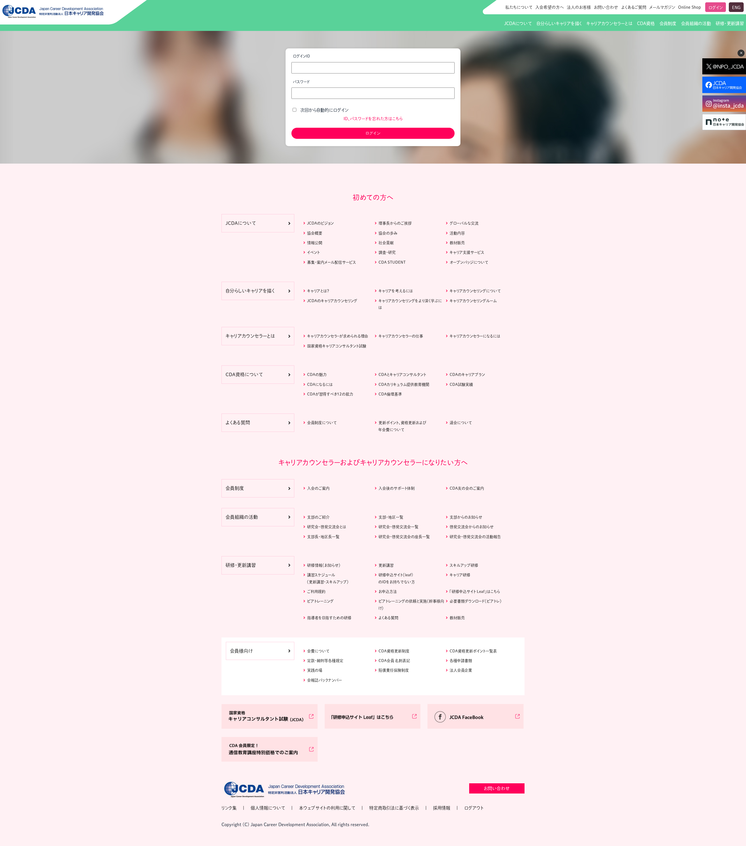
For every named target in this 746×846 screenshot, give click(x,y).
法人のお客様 (579, 7)
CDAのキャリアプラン (467, 374)
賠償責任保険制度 (394, 670)
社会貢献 (386, 243)
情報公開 (314, 243)
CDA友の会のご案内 (467, 488)
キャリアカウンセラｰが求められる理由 (337, 336)
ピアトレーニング (320, 601)
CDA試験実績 (461, 384)
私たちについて (518, 7)
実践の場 (314, 670)
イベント (313, 252)
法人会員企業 (461, 670)
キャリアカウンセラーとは (609, 23)
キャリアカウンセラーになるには (475, 336)
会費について (318, 651)
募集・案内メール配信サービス (331, 262)
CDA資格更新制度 (394, 651)
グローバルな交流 (464, 223)
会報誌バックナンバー (324, 680)
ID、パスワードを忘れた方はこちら (373, 119)
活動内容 (457, 233)
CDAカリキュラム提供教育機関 (404, 384)
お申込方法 (388, 591)
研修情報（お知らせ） (324, 565)
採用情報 (441, 808)
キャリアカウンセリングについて (475, 291)
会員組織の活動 (696, 23)
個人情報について (268, 808)
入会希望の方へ (549, 7)
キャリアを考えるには (396, 291)
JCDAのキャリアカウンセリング (332, 301)
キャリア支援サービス (467, 252)
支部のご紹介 (318, 517)
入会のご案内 (318, 488)
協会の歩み (388, 233)
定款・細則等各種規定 (325, 661)
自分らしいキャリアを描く (559, 23)
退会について (461, 423)
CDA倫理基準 (390, 394)
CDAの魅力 (316, 374)
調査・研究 (387, 252)
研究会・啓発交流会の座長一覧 (404, 537)
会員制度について (322, 423)
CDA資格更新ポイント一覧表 (473, 651)
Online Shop (689, 7)
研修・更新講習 (730, 23)
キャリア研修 (460, 575)
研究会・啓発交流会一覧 (398, 527)
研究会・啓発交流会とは (326, 527)
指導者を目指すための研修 (329, 618)
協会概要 (314, 233)
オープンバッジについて (469, 262)
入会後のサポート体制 (397, 488)
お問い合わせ (606, 7)
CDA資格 (645, 23)
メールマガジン (662, 7)
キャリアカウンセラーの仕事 (401, 336)
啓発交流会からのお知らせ (472, 527)
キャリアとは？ (318, 291)
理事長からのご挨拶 (395, 223)
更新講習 (386, 565)
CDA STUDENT (392, 262)
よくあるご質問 (633, 7)
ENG (736, 8)
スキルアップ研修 (464, 565)
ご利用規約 (316, 591)
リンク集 (229, 808)
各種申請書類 (461, 661)
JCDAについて (518, 23)
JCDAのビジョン (320, 223)
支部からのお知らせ (466, 517)
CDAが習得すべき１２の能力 (330, 394)
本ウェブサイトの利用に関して (327, 808)
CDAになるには (320, 384)
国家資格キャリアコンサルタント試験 (336, 346)
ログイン (715, 8)
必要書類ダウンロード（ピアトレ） (476, 601)
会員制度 (667, 23)
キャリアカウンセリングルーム (473, 301)
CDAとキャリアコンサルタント (402, 374)
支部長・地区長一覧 (323, 537)
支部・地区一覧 (391, 517)
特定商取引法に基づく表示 (394, 808)
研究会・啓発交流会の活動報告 (475, 537)
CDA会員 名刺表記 (394, 661)
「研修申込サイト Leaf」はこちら (475, 591)
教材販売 (457, 243)
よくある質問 (388, 618)
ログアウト (474, 808)
